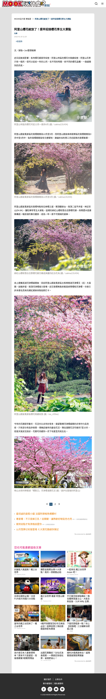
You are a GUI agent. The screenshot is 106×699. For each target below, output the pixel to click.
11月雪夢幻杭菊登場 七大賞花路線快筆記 (37, 529)
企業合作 (58, 679)
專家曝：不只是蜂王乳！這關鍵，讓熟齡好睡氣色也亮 (44, 519)
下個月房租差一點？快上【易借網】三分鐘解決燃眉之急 (78, 626)
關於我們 (47, 679)
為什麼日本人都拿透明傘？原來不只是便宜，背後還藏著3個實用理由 (25, 655)
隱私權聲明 (58, 683)
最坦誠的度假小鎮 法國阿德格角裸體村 (36, 514)
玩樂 (15, 33)
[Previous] (47, 504)
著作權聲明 (47, 683)
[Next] (59, 504)
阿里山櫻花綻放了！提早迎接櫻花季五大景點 (53, 19)
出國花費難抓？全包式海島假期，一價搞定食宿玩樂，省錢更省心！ (52, 655)
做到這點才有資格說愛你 (29, 524)
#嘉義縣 (19, 41)
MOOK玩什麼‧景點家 (22, 19)
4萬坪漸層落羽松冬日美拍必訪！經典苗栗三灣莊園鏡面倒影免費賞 (53, 626)
